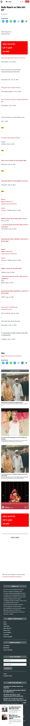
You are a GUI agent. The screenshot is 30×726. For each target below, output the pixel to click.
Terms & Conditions (7, 632)
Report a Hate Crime (7, 628)
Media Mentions (6, 647)
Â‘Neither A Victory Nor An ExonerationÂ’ (11, 218)
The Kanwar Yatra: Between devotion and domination (13, 687)
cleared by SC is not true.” (6, 309)
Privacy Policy (6, 634)
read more (11, 614)
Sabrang (5, 673)
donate (27, 1)
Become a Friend (6, 630)
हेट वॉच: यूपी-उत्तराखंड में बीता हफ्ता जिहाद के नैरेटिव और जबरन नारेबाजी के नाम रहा (14, 691)
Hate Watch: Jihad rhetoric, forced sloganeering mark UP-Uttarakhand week (13, 695)
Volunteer (5, 624)
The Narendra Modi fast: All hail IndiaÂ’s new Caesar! (14, 181)
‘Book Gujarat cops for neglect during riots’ (11, 87)
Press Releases (6, 645)
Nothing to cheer (9, 307)
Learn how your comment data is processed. (12, 576)
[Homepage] (21, 1)
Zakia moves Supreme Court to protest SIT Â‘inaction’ (13, 58)
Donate (4, 622)
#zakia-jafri (19, 356)
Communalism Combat (7, 676)
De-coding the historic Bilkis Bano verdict (15, 708)
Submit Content (6, 626)
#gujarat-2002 (4, 356)
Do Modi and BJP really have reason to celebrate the (9, 202)
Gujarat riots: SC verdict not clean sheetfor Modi (13, 160)
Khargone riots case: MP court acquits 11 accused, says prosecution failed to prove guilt (14, 699)
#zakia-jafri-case (12, 356)
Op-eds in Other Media (7, 650)
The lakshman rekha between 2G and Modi (10, 138)
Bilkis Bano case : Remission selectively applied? (14, 716)
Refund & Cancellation (7, 636)
